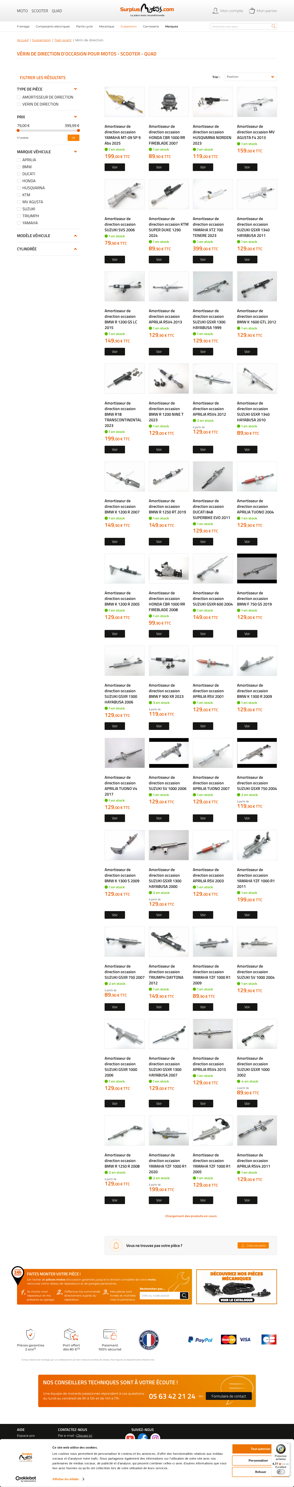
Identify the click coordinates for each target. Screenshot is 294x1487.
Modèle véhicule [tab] (33, 235)
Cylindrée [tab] (27, 249)
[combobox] (243, 26)
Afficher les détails (65, 1479)
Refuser (260, 1472)
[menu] (111, 26)
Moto (22, 11)
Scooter (40, 11)
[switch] (281, 1471)
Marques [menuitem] (171, 26)
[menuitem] (23, 26)
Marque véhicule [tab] (34, 152)
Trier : (216, 76)
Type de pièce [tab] (29, 89)
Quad (57, 11)
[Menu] (287, 1444)
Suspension (41, 40)
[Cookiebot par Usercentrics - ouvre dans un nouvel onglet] (25, 1479)
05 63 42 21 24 (172, 1395)
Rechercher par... (152, 1289)
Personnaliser (258, 1460)
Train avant (63, 40)
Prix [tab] (21, 117)
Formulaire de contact (229, 1396)
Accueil (23, 40)
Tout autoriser (260, 1449)
